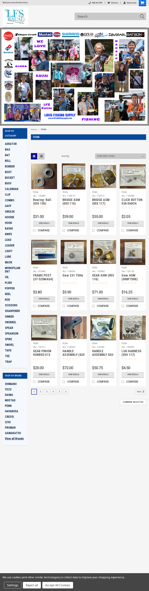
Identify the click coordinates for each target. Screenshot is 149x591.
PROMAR (10, 427)
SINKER (9, 316)
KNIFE (8, 234)
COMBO (9, 200)
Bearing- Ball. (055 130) (42, 201)
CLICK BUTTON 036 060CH (132, 201)
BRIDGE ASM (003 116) (71, 201)
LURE (8, 256)
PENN (8, 406)
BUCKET (10, 177)
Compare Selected (133, 402)
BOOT (8, 172)
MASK (8, 262)
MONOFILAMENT (12, 269)
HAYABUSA (11, 411)
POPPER (10, 288)
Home (34, 129)
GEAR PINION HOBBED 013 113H (42, 355)
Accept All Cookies (57, 585)
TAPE (8, 350)
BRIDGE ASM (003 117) (101, 201)
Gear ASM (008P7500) (130, 277)
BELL (8, 161)
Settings (12, 585)
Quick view (44, 187)
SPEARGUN (11, 333)
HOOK (8, 223)
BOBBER (10, 166)
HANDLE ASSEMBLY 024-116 (103, 355)
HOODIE (9, 217)
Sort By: (66, 156)
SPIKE (8, 339)
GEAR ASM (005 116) (103, 277)
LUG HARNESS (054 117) (131, 353)
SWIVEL (9, 345)
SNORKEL (10, 322)
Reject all (32, 585)
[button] (74, 76)
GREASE (10, 211)
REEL (8, 294)
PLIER (8, 282)
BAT (7, 155)
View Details (44, 223)
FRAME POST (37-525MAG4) (43, 277)
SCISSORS (11, 305)
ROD (7, 299)
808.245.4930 (97, 3)
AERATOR (11, 144)
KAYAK (9, 228)
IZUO (8, 422)
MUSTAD (10, 400)
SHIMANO (11, 384)
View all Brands (14, 438)
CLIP (8, 194)
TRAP (8, 361)
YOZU (8, 389)
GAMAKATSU (13, 433)
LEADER (9, 245)
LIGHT (9, 251)
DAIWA (9, 395)
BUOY (8, 183)
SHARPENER (12, 311)
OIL (7, 277)
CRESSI (9, 416)
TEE (7, 356)
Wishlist (114, 3)
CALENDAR (11, 189)
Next (139, 391)
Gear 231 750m (73, 275)
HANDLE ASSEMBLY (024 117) (73, 355)
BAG (7, 149)
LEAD (8, 240)
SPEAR (9, 328)
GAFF (8, 206)
